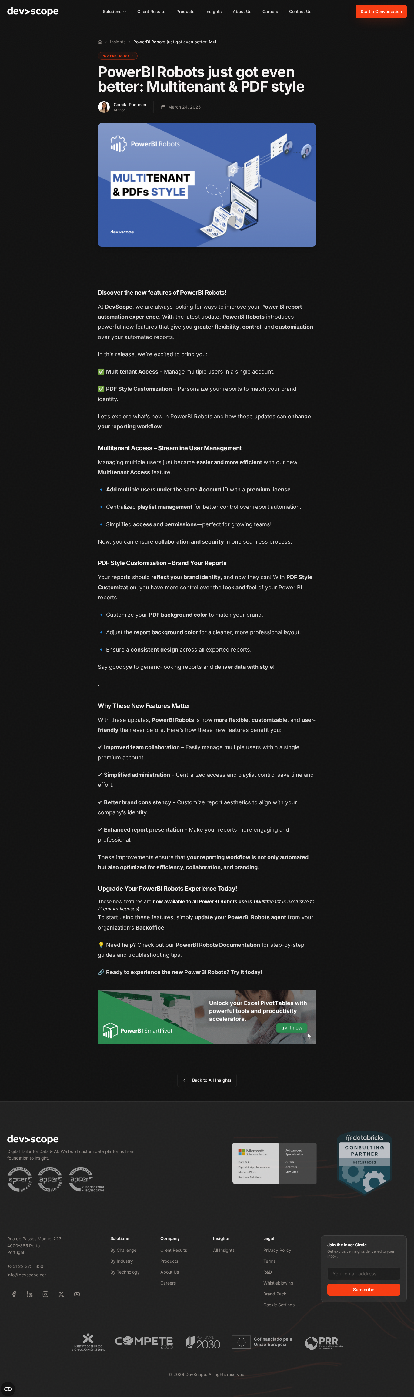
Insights (213, 11)
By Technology (125, 1272)
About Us (242, 11)
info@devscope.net (26, 1274)
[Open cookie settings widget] (8, 1389)
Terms (269, 1261)
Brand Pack (274, 1293)
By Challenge (123, 1250)
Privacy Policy (277, 1250)
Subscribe (363, 1289)
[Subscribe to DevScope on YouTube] (77, 1294)
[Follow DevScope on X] (61, 1294)
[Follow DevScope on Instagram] (45, 1294)
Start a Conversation (381, 11)
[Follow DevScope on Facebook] (14, 1294)
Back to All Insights (212, 1080)
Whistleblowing (278, 1282)
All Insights (224, 1250)
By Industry (121, 1261)
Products (185, 11)
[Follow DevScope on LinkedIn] (29, 1294)
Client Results (151, 11)
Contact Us (300, 11)
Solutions (112, 11)
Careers (270, 11)
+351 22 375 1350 (25, 1266)
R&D (267, 1272)
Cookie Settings (279, 1304)
